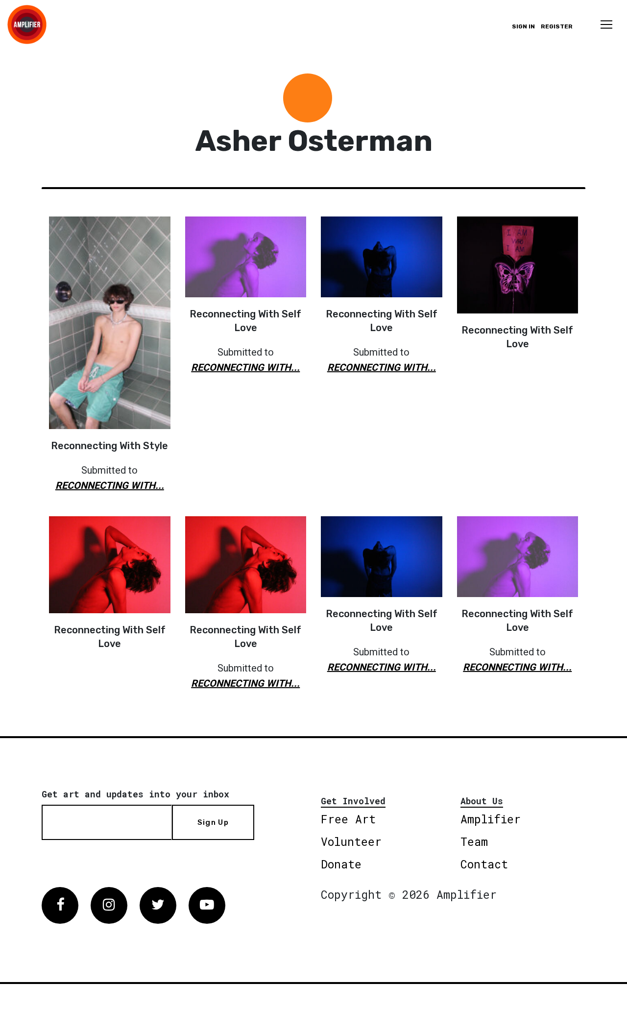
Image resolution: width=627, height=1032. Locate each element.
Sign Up (213, 822)
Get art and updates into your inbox (135, 794)
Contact (484, 864)
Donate (341, 864)
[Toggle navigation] (606, 24)
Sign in (523, 26)
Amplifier (490, 819)
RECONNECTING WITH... (109, 485)
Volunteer (351, 841)
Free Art (348, 819)
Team (474, 841)
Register (557, 26)
